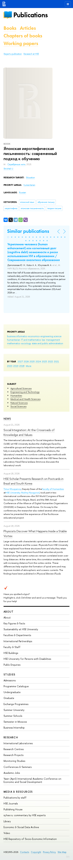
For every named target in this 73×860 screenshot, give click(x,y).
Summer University (14, 710)
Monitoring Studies (14, 761)
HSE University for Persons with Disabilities (27, 658)
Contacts (24, 852)
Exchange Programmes (16, 704)
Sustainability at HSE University (21, 629)
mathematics (13, 343)
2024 (38, 361)
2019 (15, 365)
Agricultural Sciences (21, 388)
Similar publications (28, 231)
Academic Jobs (12, 772)
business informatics (17, 336)
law (43, 339)
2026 (26, 361)
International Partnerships (18, 641)
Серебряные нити (16, 164)
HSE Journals (11, 803)
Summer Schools (13, 715)
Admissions (10, 680)
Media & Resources (18, 791)
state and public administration (47, 343)
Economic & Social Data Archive (21, 827)
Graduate (9, 698)
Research (11, 737)
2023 (44, 361)
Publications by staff (15, 797)
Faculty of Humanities (53, 489)
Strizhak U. (9, 168)
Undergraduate (12, 692)
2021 (56, 361)
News (7, 419)
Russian (22, 192)
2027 (20, 361)
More (28, 365)
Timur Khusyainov (12, 489)
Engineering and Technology (25, 391)
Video (7, 833)
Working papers (21, 43)
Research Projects (13, 755)
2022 (50, 361)
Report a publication (13, 54)
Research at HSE (31, 54)
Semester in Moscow (15, 721)
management (53, 339)
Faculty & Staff (12, 647)
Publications (30, 14)
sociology (26, 343)
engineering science (50, 336)
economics (34, 336)
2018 (21, 365)
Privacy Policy (49, 852)
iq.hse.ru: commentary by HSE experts (25, 815)
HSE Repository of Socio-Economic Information (30, 839)
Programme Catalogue (16, 686)
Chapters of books (23, 36)
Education (30, 177)
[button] (8, 237)
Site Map (62, 852)
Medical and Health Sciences (25, 399)
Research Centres (14, 749)
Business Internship (14, 727)
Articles (28, 28)
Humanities (16, 395)
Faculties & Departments (17, 635)
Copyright (36, 852)
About (8, 611)
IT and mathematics (31, 339)
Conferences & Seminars (18, 767)
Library (7, 821)
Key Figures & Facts (14, 623)
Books (10, 28)
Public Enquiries (12, 664)
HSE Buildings (11, 653)
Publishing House (13, 809)
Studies (9, 674)
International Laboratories (18, 743)
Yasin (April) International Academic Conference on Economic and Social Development (32, 780)
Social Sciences (18, 406)
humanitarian (13, 339)
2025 (32, 361)
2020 (9, 365)
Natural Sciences (19, 402)
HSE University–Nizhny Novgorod (22, 492)
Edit (67, 856)
